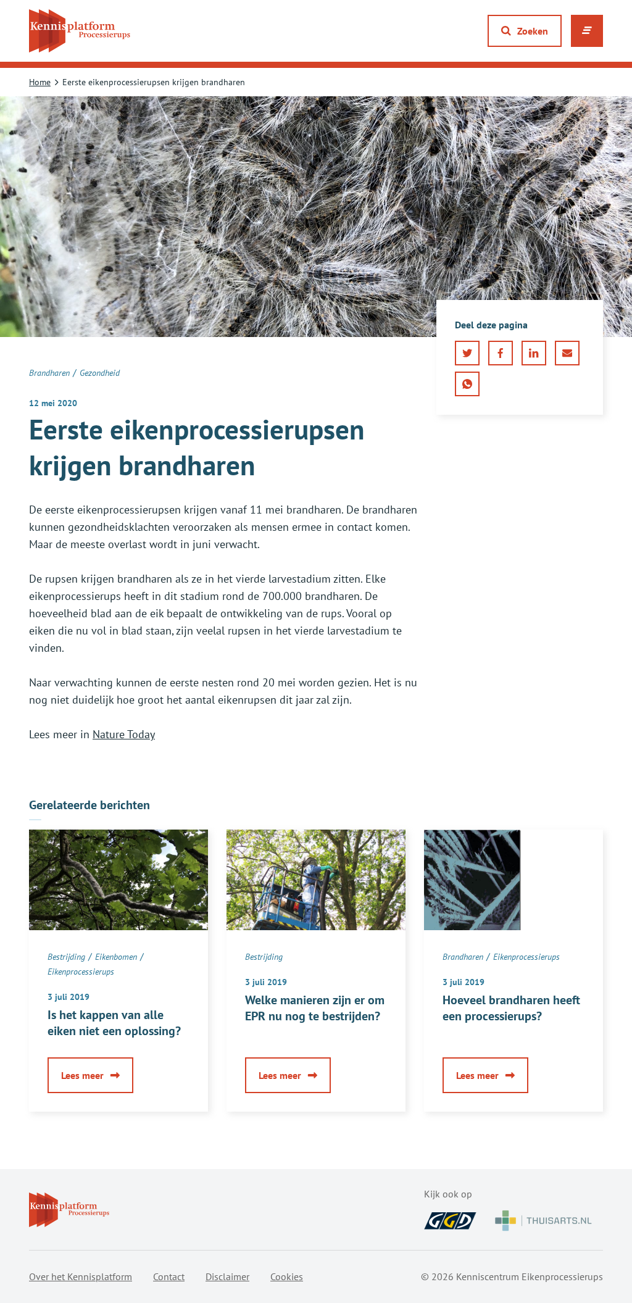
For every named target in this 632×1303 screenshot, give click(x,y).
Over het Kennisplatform (80, 1276)
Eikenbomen (116, 956)
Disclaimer (227, 1276)
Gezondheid (100, 372)
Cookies (286, 1276)
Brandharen (49, 372)
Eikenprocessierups (81, 971)
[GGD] (450, 1221)
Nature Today (124, 734)
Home (40, 82)
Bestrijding (66, 956)
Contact (169, 1276)
